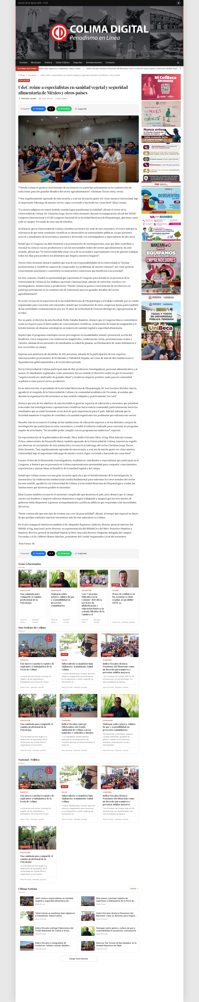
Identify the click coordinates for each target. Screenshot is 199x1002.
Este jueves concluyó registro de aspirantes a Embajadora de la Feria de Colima (37, 666)
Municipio (36, 62)
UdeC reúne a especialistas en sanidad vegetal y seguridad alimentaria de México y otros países (54, 901)
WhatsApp (65, 109)
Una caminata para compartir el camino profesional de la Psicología (139, 68)
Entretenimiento (94, 62)
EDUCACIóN (24, 80)
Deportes (77, 62)
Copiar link (82, 109)
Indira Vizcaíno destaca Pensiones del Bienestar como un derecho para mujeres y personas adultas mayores (57, 68)
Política (48, 62)
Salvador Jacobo (28, 98)
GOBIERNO (107, 660)
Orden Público (63, 62)
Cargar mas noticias (78, 959)
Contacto (110, 62)
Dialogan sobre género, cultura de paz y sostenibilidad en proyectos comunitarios (62, 600)
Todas (133, 889)
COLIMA (115, 590)
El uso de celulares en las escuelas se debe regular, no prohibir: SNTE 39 (123, 598)
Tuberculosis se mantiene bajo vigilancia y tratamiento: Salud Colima (77, 666)
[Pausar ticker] (180, 68)
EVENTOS (24, 660)
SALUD (64, 660)
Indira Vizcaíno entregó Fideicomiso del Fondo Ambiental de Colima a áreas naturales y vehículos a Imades (77, 728)
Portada (23, 62)
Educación (32, 75)
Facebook (40, 109)
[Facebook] (178, 3)
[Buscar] (178, 62)
